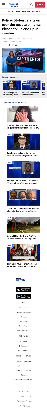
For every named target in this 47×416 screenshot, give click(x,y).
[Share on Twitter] (13, 45)
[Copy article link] (16, 45)
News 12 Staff (7, 38)
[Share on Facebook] (9, 45)
